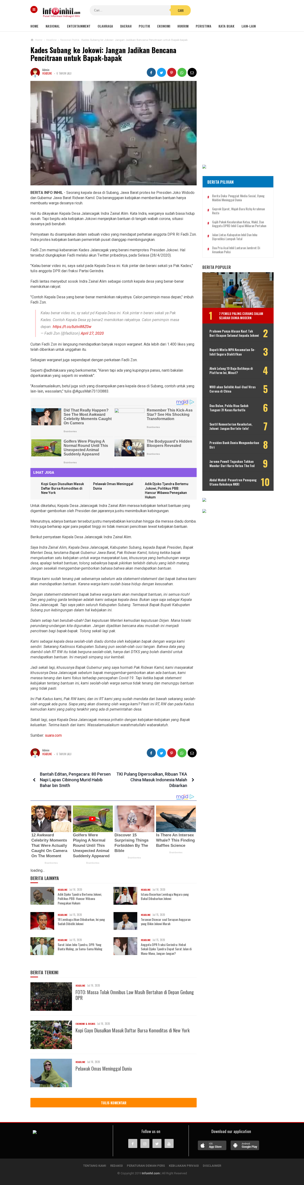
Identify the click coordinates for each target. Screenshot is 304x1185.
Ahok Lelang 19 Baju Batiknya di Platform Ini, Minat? (231, 370)
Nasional (53, 25)
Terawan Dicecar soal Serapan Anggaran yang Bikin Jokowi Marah (165, 921)
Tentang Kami (94, 1165)
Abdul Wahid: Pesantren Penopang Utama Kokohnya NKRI (232, 482)
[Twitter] (157, 1143)
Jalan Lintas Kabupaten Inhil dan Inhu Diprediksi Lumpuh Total (234, 237)
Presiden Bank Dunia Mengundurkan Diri (234, 444)
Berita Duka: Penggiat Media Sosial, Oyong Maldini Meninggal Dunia (238, 198)
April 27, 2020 (92, 333)
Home (34, 25)
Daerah (126, 25)
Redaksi (116, 1165)
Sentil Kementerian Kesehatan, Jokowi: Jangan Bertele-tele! (230, 426)
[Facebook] (132, 1143)
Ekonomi (163, 25)
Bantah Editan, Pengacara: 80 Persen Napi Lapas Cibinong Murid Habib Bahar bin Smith (75, 780)
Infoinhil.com (151, 1173)
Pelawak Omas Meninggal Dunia (104, 1068)
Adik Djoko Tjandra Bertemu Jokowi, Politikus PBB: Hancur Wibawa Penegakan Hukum (80, 898)
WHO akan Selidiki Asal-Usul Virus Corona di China (232, 389)
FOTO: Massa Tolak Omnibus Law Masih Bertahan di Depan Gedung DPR (135, 995)
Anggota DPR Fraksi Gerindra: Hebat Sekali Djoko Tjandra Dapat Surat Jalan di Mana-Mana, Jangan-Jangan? (166, 948)
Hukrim (183, 25)
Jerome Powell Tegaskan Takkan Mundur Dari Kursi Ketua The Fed (232, 463)
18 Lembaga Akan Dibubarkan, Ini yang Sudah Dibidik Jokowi (81, 921)
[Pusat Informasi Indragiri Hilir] (35, 1132)
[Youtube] (169, 1143)
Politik (144, 25)
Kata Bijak (226, 25)
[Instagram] (144, 1143)
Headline (47, 73)
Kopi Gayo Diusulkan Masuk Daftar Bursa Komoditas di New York (62, 488)
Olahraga (105, 25)
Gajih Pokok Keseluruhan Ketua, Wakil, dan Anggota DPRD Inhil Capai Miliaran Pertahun (239, 224)
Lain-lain (249, 25)
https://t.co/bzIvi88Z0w (72, 326)
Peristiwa (203, 25)
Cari (181, 10)
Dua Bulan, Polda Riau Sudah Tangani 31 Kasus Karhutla (228, 407)
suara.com (53, 735)
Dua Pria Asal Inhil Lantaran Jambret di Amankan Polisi (236, 250)
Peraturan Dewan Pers (146, 1165)
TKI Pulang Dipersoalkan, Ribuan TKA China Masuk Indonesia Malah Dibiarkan (151, 780)
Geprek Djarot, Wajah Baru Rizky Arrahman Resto (238, 211)
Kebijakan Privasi (184, 1165)
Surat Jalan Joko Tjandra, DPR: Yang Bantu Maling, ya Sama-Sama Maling (80, 946)
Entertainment (78, 25)
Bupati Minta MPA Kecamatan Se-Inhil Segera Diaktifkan (232, 351)
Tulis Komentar (113, 1102)
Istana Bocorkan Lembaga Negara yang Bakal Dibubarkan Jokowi (165, 896)
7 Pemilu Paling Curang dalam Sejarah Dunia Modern (241, 315)
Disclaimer (212, 1165)
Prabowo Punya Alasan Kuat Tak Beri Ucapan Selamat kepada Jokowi (234, 333)
